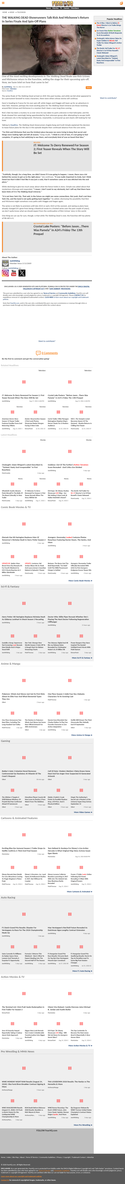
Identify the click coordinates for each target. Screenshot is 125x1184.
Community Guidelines (67, 293)
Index (9, 1157)
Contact (83, 1157)
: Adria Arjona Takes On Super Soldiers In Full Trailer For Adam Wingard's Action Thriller (109, 42)
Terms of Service (49, 293)
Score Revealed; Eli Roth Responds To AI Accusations (109, 33)
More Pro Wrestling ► (83, 1125)
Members (75, 8)
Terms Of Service (32, 1157)
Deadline (10, 91)
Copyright (66, 1157)
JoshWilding (8, 87)
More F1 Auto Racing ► (82, 971)
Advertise (90, 1157)
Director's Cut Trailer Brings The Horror (109, 25)
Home (4, 12)
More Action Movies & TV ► (80, 1046)
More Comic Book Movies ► (81, 581)
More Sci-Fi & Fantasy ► (82, 658)
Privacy (59, 1157)
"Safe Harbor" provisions (59, 289)
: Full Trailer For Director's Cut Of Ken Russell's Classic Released (108, 51)
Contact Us (5, 1180)
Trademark (75, 1157)
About (22, 1157)
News (48, 8)
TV (61, 8)
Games (66, 8)
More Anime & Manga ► (82, 735)
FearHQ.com (14, 303)
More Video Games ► (83, 812)
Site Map (15, 1157)
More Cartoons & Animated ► (80, 892)
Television (13, 89)
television (21, 12)
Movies (55, 8)
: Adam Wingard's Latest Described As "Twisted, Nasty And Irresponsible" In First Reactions (108, 59)
